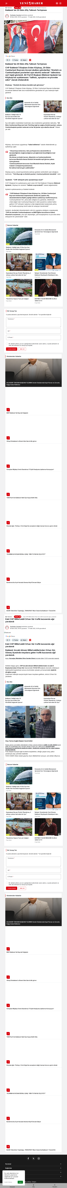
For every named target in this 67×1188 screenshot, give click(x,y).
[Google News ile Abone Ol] (10, 56)
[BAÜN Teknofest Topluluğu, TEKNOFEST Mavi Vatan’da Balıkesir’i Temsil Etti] (33, 599)
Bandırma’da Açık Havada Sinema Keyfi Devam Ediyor (24, 582)
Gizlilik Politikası (8, 1182)
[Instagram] (39, 1158)
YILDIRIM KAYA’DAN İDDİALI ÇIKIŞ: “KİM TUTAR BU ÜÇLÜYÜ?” (26, 554)
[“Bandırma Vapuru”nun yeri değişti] (19, 291)
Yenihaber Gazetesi (15, 15)
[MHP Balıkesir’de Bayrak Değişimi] (33, 401)
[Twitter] (33, 1158)
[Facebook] (28, 1158)
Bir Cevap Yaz (12, 311)
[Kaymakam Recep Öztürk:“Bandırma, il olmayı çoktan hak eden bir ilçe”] (53, 109)
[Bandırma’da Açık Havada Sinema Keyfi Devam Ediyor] (33, 570)
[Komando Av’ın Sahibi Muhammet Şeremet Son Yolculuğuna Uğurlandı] (33, 109)
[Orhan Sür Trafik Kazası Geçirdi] (30, 722)
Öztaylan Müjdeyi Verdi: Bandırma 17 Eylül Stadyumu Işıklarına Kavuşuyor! (30, 469)
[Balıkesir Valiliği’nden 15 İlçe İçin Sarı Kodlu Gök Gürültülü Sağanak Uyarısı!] (14, 109)
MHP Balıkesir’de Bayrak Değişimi (17, 413)
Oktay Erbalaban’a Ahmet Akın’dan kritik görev (22, 441)
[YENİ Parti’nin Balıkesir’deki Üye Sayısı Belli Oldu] (33, 486)
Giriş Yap (22, 349)
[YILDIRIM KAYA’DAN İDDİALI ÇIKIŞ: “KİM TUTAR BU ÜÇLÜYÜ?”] (33, 542)
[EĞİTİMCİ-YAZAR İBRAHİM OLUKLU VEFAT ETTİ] (48, 291)
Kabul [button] (20, 1182)
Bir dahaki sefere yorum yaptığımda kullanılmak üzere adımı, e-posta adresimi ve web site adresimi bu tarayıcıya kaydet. (34, 344)
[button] (57, 3)
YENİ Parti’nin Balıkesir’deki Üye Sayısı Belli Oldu (22, 498)
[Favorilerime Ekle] (30, 60)
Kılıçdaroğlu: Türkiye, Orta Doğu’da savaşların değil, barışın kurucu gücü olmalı (32, 526)
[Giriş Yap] (60, 3)
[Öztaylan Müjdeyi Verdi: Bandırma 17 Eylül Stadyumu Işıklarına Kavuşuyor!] (33, 457)
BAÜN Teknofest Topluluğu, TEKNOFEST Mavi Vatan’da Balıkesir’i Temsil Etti (31, 611)
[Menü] (6, 3)
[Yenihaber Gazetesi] (31, 3)
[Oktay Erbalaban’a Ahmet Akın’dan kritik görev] (33, 429)
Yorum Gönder (11, 349)
